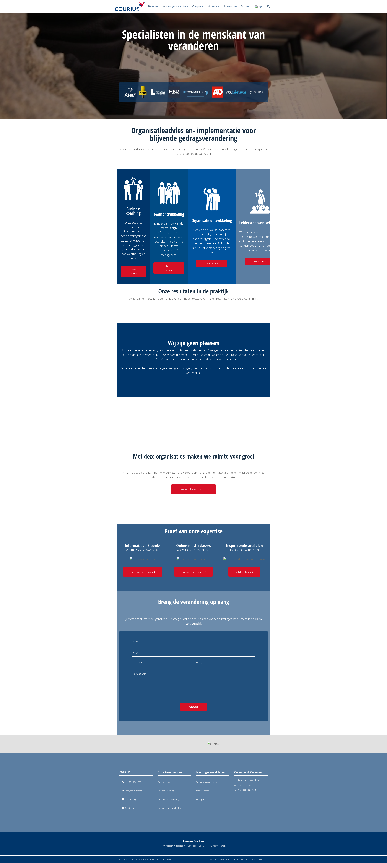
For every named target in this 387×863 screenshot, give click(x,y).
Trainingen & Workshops (207, 782)
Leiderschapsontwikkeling (169, 808)
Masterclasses (202, 790)
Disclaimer (263, 859)
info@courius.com (133, 790)
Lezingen (200, 799)
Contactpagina (131, 799)
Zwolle (223, 845)
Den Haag (192, 845)
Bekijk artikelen (243, 571)
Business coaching (166, 782)
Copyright (253, 859)
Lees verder (133, 271)
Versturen (193, 706)
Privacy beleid (225, 859)
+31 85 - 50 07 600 (133, 782)
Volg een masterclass (192, 571)
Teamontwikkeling (166, 790)
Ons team (129, 808)
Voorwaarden (212, 859)
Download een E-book (141, 571)
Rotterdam (180, 845)
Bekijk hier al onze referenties (193, 489)
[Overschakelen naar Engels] (258, 6)
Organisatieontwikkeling (168, 799)
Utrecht (214, 845)
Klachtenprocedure (239, 859)
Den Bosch (204, 845)
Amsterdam (168, 845)
